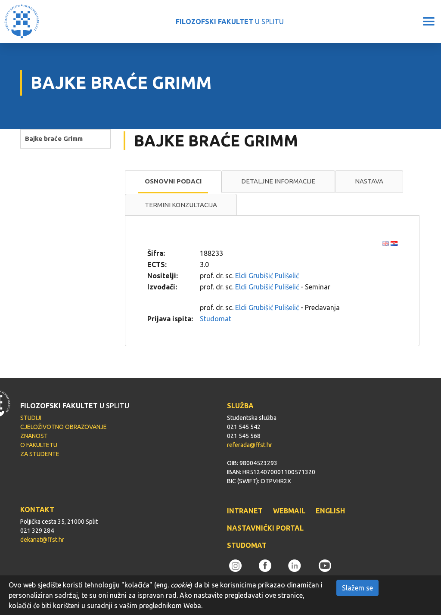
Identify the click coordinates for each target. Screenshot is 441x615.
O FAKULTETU (38, 444)
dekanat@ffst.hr (42, 539)
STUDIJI (30, 417)
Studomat (215, 319)
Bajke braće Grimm (54, 138)
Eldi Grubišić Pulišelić (267, 276)
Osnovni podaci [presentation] (173, 181)
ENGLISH (330, 511)
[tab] (173, 181)
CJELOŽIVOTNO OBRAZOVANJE (63, 426)
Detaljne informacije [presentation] (278, 181)
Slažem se (357, 588)
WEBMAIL (289, 511)
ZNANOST (34, 435)
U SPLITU (230, 21)
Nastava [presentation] (369, 181)
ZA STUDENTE (39, 453)
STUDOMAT (247, 545)
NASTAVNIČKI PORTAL (265, 528)
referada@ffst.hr (249, 444)
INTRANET (245, 511)
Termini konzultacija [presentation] (181, 204)
